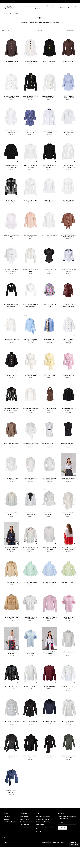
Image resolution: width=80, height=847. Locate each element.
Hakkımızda (7, 816)
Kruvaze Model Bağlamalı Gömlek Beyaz (49, 652)
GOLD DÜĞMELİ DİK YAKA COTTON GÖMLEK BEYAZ (11, 131)
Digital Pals (73, 842)
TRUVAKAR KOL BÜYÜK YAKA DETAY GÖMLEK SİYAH (11, 166)
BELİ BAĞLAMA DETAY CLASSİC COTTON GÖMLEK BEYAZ (49, 479)
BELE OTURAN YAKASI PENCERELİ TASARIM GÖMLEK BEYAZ (30, 305)
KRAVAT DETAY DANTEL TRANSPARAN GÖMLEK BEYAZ (68, 166)
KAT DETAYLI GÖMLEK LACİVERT (49, 721)
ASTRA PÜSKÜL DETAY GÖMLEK (30, 686)
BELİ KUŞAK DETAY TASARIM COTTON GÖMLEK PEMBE (68, 374)
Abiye (28, 6)
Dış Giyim (52, 6)
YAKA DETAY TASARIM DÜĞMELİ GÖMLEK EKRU (11, 513)
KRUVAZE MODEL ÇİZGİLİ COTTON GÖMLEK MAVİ (68, 270)
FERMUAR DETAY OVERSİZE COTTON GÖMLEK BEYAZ (49, 201)
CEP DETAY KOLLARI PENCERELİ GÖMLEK (68, 687)
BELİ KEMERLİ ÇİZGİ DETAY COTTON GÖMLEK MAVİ (68, 97)
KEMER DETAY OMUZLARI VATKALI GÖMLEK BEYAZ (49, 444)
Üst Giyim (46, 6)
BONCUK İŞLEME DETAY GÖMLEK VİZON (11, 444)
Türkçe (62, 7)
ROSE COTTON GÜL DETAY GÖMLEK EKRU (11, 652)
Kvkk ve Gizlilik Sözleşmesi (43, 822)
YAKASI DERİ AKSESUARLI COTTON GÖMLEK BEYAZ (49, 131)
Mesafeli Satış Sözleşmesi (43, 816)
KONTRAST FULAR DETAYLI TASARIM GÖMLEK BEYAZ (30, 513)
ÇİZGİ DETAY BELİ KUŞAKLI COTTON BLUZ (30, 131)
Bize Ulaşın (6, 819)
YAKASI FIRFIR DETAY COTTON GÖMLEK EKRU (30, 201)
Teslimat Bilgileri (24, 824)
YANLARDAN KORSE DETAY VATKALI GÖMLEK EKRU (49, 513)
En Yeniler (23, 6)
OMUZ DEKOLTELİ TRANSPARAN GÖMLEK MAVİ (49, 583)
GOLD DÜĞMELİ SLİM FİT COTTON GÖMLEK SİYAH (30, 97)
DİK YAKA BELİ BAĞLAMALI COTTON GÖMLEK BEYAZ (68, 201)
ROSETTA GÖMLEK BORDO (49, 686)
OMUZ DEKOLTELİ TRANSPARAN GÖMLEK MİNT (30, 583)
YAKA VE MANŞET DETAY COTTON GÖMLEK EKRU (30, 548)
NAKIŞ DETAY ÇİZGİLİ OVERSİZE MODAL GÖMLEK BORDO (68, 305)
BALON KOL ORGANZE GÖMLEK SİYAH (49, 270)
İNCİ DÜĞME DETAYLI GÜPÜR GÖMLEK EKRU (30, 618)
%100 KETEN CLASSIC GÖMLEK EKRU (68, 652)
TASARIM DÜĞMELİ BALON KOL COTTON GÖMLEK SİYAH (11, 374)
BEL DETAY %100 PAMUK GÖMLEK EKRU (30, 270)
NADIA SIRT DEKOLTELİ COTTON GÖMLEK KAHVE (49, 409)
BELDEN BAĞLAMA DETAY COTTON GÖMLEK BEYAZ (30, 444)
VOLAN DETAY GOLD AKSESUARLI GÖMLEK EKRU (11, 97)
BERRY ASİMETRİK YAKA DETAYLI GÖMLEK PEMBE (49, 618)
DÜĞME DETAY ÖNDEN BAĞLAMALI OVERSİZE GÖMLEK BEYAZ (11, 270)
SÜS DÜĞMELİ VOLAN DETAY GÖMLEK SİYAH (49, 166)
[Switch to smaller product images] (5, 30)
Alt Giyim (37, 8)
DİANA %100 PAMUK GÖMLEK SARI (11, 582)
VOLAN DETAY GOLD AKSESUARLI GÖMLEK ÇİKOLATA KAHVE (68, 62)
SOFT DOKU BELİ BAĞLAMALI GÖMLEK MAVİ (30, 340)
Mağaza (11, 13)
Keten (32, 6)
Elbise (40, 6)
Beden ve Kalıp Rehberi (26, 827)
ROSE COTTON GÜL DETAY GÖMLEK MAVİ (30, 652)
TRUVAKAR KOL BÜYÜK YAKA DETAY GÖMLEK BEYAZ (68, 131)
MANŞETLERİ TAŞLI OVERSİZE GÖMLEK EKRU (49, 548)
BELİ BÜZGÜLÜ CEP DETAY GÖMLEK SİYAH (30, 722)
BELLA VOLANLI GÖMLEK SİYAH (11, 756)
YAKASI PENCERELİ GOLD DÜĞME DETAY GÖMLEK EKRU (30, 409)
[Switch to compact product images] (8, 30)
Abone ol (62, 828)
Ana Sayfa (6, 13)
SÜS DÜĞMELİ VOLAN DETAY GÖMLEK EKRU (30, 166)
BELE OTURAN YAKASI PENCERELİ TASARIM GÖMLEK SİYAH (11, 305)
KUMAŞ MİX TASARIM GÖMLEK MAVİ (49, 340)
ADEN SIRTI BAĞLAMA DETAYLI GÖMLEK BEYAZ (68, 722)
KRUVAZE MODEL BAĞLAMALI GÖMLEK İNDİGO (11, 791)
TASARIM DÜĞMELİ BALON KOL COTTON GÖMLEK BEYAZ (68, 340)
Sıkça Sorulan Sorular (26, 822)
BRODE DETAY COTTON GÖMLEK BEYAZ (11, 235)
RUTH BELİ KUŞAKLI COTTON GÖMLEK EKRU (11, 479)
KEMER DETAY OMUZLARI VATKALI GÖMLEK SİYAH (68, 444)
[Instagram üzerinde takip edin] (4, 837)
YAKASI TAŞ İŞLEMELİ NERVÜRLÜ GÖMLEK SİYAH (69, 409)
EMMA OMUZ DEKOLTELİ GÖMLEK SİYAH (30, 756)
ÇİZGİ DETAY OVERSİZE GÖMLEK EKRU (31, 479)
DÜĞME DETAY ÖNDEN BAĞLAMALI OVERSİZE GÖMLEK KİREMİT (68, 235)
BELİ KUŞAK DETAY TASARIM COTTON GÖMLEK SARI (49, 374)
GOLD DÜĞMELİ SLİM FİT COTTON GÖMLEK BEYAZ (49, 97)
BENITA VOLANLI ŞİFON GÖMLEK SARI (11, 618)
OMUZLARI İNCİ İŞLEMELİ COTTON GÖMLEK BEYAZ (11, 340)
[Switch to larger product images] (3, 30)
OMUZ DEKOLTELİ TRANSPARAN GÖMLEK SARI (68, 583)
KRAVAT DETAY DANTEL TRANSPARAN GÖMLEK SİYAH (11, 201)
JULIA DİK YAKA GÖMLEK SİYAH (49, 756)
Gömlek (16, 13)
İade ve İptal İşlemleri (26, 819)
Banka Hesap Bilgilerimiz (10, 822)
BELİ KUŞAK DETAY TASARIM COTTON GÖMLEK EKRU (30, 374)
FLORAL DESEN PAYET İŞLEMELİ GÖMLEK (49, 305)
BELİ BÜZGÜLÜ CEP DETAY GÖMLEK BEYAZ (11, 722)
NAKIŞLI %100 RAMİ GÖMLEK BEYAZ (49, 235)
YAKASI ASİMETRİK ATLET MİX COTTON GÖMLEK (68, 479)
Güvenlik (38, 831)
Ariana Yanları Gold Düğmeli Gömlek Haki (69, 756)
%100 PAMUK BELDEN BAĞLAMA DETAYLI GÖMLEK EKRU (68, 513)
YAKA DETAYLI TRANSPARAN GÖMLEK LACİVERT (11, 548)
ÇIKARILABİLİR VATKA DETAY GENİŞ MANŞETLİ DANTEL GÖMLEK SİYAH (11, 409)
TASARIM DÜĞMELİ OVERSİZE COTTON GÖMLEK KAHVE (11, 62)
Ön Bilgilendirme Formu (42, 819)
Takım (36, 6)
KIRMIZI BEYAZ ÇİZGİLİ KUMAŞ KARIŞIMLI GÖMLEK (68, 548)
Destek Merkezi (24, 816)
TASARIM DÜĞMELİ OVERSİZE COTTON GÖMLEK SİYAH (49, 62)
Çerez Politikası (40, 824)
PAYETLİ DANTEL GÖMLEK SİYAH (11, 686)
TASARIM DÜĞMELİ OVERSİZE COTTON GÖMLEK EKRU (30, 62)
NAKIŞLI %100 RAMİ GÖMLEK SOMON (30, 235)
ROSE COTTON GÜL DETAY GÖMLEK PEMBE (68, 618)
